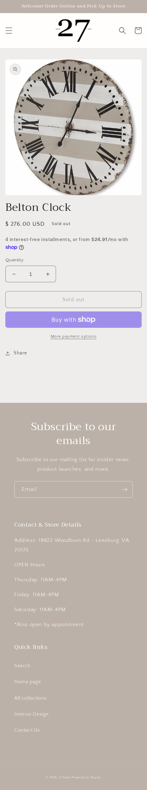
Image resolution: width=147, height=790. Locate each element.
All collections (30, 698)
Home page (27, 682)
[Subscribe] (124, 489)
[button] (9, 30)
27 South (65, 777)
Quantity (14, 259)
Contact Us (27, 730)
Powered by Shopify (86, 777)
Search (22, 666)
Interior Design (31, 714)
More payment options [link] (74, 336)
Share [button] (20, 353)
